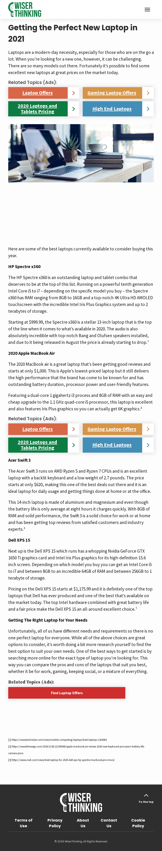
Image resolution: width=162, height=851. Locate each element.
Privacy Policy (54, 823)
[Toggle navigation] (147, 9)
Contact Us (109, 823)
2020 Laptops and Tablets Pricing (37, 108)
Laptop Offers (37, 92)
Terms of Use (23, 823)
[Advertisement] (81, 211)
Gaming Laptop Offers (112, 92)
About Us (83, 823)
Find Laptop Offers (67, 692)
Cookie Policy (138, 823)
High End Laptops (112, 108)
